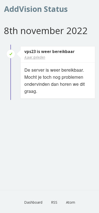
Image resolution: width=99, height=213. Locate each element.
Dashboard (33, 202)
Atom (70, 202)
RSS (54, 202)
